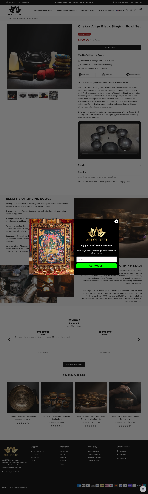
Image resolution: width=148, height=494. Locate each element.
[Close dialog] (116, 221)
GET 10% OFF (96, 265)
